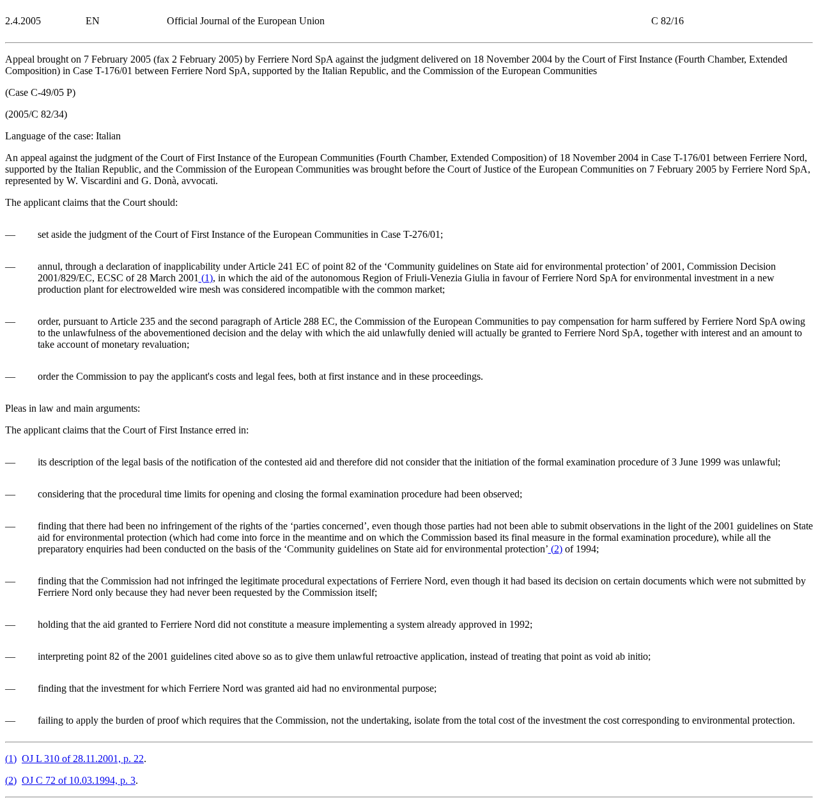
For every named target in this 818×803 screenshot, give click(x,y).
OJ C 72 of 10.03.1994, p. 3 (78, 780)
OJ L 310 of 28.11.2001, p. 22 (83, 758)
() (206, 277)
